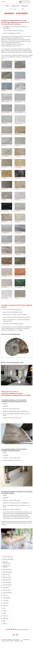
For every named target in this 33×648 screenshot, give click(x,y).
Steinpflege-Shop (6, 597)
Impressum (5, 615)
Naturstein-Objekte (7, 582)
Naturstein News (6, 574)
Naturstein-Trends (7, 579)
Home (4, 608)
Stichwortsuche (24, 5)
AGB (4, 621)
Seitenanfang (27, 639)
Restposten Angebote (7, 572)
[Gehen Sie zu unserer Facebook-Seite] (17, 635)
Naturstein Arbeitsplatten (8, 559)
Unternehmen (6, 603)
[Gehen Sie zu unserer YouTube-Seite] (14, 635)
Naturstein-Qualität (7, 585)
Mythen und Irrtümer (7, 592)
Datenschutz (5, 618)
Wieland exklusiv (6, 590)
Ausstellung (5, 600)
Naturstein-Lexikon (7, 577)
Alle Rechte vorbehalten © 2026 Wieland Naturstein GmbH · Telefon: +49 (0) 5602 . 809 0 (12, 640)
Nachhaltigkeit (6, 587)
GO (22, 8)
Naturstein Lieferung (7, 569)
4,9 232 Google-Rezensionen (17, 629)
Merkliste (7, 5)
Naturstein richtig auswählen (6, 566)
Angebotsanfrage (15, 5)
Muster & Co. (6, 595)
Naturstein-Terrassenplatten (6, 562)
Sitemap (5, 623)
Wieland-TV (5, 605)
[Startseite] (25, 3)
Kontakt (4, 610)
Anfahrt (4, 613)
